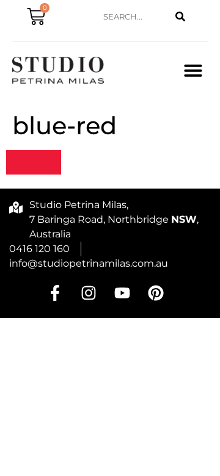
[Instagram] (89, 293)
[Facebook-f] (55, 293)
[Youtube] (122, 293)
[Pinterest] (156, 293)
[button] (193, 70)
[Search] (180, 17)
